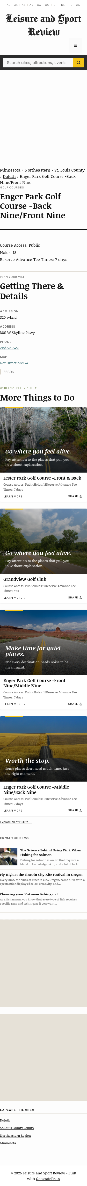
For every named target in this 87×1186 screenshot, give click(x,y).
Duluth (9, 176)
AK (16, 4)
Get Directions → (14, 363)
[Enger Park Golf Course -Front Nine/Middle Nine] (43, 642)
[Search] (78, 62)
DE (63, 4)
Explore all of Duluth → (16, 822)
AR (31, 4)
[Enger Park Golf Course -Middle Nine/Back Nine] (43, 749)
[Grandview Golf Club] (43, 541)
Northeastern (37, 170)
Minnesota (10, 170)
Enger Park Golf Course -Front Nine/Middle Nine (34, 683)
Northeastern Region (15, 1135)
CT (55, 4)
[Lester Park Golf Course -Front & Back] (43, 440)
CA (39, 4)
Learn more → (14, 496)
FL (70, 4)
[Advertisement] (43, 116)
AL (8, 4)
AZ (24, 4)
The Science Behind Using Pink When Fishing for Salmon (50, 852)
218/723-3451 (9, 347)
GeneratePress (48, 1178)
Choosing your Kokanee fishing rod (29, 894)
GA (78, 4)
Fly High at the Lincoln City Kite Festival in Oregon (41, 874)
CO (47, 4)
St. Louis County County (17, 1128)
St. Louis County (69, 170)
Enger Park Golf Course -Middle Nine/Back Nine (36, 789)
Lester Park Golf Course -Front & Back (42, 478)
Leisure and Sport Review (43, 25)
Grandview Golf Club (24, 579)
